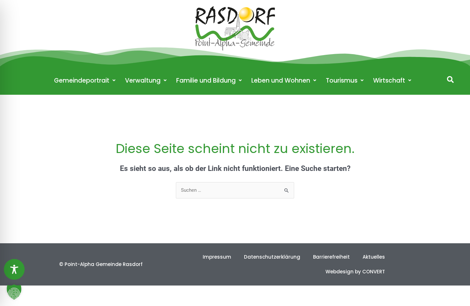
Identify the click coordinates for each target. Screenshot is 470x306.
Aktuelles (374, 257)
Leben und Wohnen (280, 80)
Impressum (217, 257)
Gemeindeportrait (81, 80)
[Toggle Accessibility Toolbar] (14, 269)
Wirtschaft (389, 80)
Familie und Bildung (206, 80)
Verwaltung (143, 80)
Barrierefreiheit (331, 257)
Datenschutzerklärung (272, 257)
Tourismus (341, 80)
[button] (450, 79)
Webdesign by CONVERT (355, 271)
